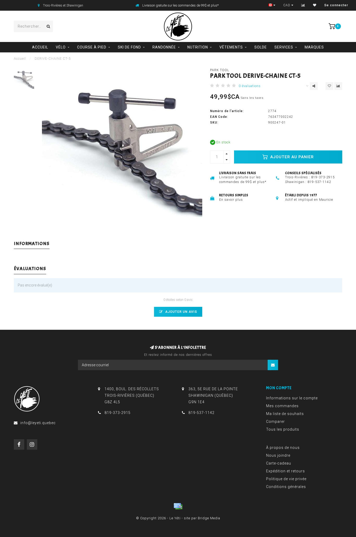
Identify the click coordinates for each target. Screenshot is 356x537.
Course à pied (91, 47)
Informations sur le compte (292, 398)
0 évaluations (250, 86)
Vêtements (231, 47)
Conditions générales (286, 487)
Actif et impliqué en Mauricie (309, 200)
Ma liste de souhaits (285, 414)
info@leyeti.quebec (38, 423)
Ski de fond (129, 47)
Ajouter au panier (291, 157)
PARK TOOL (219, 70)
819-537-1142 (319, 182)
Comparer (275, 421)
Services (283, 47)
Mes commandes (282, 406)
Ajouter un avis (180, 312)
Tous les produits (282, 429)
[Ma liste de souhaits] (314, 5)
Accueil (40, 47)
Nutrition (197, 47)
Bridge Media (209, 518)
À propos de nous (283, 448)
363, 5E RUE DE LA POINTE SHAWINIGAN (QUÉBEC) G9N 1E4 (213, 395)
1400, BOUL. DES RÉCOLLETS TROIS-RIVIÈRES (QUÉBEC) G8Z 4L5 (132, 395)
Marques (314, 47)
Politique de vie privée (286, 479)
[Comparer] (303, 5)
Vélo (61, 47)
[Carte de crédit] (178, 506)
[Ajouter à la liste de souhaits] (329, 86)
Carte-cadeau (278, 463)
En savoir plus (231, 200)
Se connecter (336, 5)
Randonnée (164, 47)
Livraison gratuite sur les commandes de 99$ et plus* (180, 5)
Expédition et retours (285, 471)
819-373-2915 (323, 177)
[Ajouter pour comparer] (338, 86)
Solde (260, 47)
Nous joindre (278, 455)
